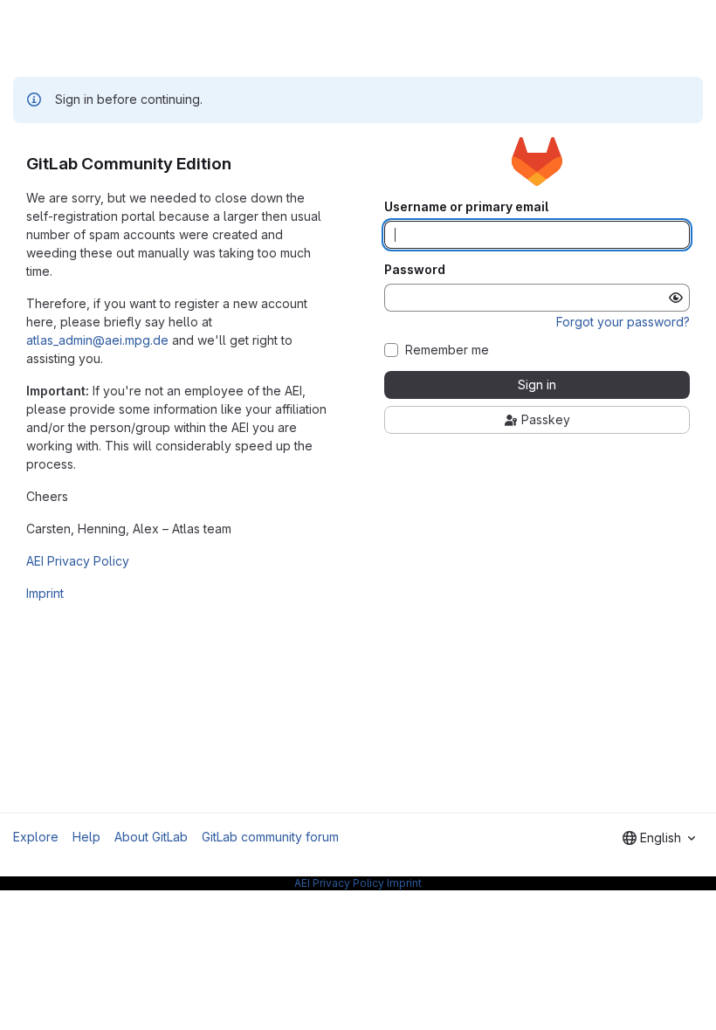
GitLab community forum (270, 836)
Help (86, 836)
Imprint (45, 593)
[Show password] (676, 298)
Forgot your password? (623, 321)
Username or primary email (466, 207)
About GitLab (151, 836)
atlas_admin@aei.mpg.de (97, 340)
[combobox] (659, 837)
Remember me (447, 350)
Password (414, 270)
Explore (36, 836)
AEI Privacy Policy (77, 560)
